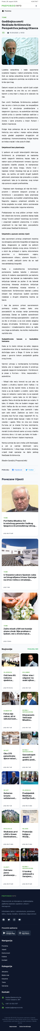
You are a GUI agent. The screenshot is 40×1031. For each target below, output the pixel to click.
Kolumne (26, 672)
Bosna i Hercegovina (27, 711)
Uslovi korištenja (25, 1026)
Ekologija (8, 829)
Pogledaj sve (33, 649)
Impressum (13, 1026)
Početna (5, 946)
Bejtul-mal (5, 975)
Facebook (18, 470)
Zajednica (8, 672)
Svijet (6, 750)
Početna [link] (8, 11)
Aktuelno (5, 972)
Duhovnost (6, 953)
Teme (4, 17)
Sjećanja (5, 986)
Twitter (31, 470)
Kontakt (34, 1)
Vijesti (6, 867)
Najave (25, 829)
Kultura (4, 957)
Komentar (8, 711)
